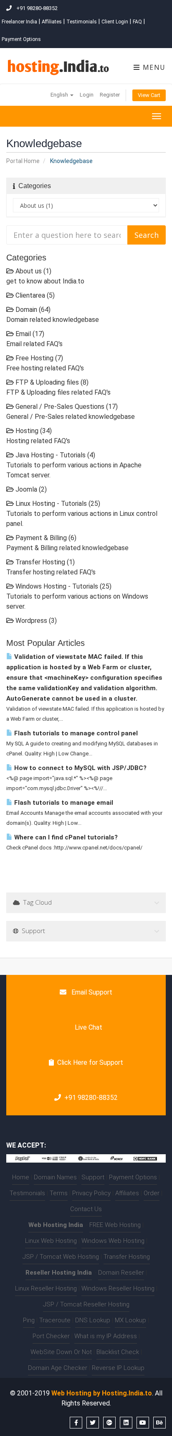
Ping (29, 1320)
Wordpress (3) (35, 621)
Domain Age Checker (57, 1368)
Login (87, 95)
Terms (59, 1193)
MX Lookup (130, 1320)
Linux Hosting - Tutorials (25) (57, 504)
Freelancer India (19, 22)
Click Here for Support (90, 1062)
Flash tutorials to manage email (63, 802)
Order (151, 1193)
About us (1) (32, 271)
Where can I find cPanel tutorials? (65, 837)
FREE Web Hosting (115, 1225)
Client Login (114, 22)
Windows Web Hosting (112, 1241)
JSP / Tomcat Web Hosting (61, 1256)
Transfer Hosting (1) (44, 562)
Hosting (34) (33, 431)
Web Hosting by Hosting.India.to (101, 1393)
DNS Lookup (92, 1320)
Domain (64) (32, 310)
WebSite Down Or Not (61, 1352)
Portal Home (23, 161)
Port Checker (51, 1336)
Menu (153, 67)
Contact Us (86, 1209)
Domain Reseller (121, 1272)
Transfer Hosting (127, 1256)
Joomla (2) (30, 489)
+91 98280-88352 (91, 1098)
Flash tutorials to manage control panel (75, 733)
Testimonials (81, 22)
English (60, 95)
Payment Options (21, 39)
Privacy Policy (91, 1193)
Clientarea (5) (34, 295)
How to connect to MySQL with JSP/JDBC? (80, 768)
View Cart (149, 95)
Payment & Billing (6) (45, 538)
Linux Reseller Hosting (46, 1288)
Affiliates (52, 22)
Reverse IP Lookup (118, 1368)
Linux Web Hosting (51, 1241)
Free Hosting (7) (38, 358)
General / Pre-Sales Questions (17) (66, 407)
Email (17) (29, 334)
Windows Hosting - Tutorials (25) (62, 586)
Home (20, 1177)
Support (92, 1177)
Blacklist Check (117, 1352)
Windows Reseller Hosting (117, 1288)
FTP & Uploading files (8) (51, 382)
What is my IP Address (105, 1336)
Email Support (91, 992)
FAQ (137, 22)
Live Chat (87, 1027)
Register (110, 95)
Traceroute (55, 1320)
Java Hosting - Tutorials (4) (54, 455)
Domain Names (55, 1177)
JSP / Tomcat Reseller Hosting (86, 1304)
